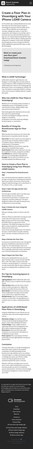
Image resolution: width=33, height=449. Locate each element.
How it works (16, 411)
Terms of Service (16, 419)
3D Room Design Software (16, 432)
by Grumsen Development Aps (16, 441)
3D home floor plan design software (16, 428)
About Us (16, 414)
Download (16, 409)
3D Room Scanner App (16, 435)
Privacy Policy (16, 422)
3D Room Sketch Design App (16, 430)
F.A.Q (16, 406)
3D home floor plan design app (16, 424)
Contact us (16, 417)
